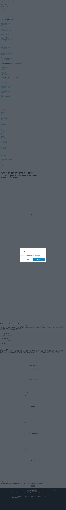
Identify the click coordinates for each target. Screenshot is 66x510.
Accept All (39, 259)
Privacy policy (37, 255)
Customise (27, 259)
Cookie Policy (29, 255)
